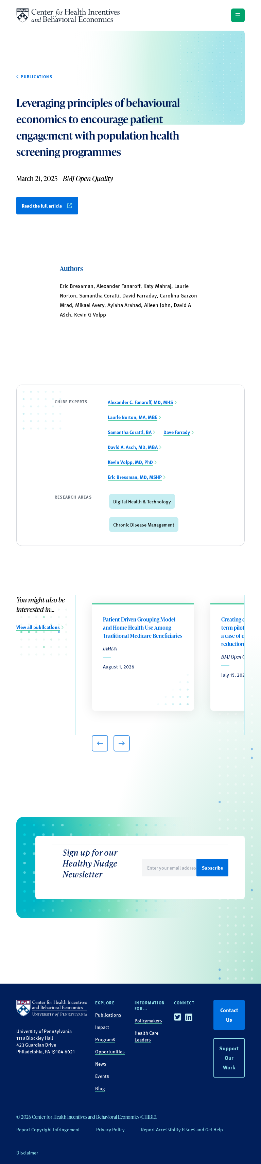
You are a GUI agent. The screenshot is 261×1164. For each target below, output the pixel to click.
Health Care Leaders (146, 1036)
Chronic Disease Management (143, 524)
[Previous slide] (100, 743)
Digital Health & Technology (142, 501)
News (100, 1063)
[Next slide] (122, 743)
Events (102, 1075)
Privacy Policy (110, 1129)
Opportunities (110, 1051)
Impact (102, 1026)
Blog (100, 1088)
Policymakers (148, 1020)
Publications (108, 1014)
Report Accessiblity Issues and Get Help (182, 1129)
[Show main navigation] (238, 15)
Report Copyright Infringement (48, 1129)
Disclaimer (27, 1152)
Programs (105, 1039)
